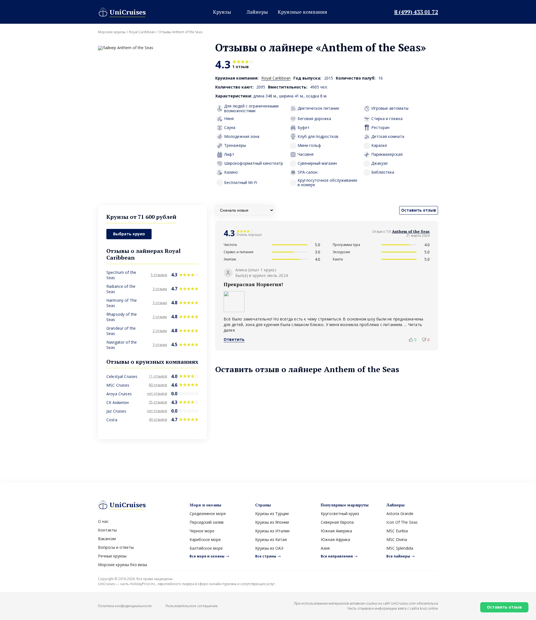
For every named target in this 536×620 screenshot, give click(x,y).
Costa (111, 419)
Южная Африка (335, 539)
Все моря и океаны (207, 556)
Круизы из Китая (271, 539)
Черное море (202, 530)
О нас (103, 521)
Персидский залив (207, 522)
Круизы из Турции (272, 513)
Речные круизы (112, 556)
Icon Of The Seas (402, 522)
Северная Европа (337, 522)
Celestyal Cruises (121, 376)
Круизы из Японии (272, 522)
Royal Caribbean (142, 32)
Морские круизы (112, 32)
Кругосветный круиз (340, 513)
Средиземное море (208, 513)
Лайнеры (257, 11)
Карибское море (205, 539)
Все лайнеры (398, 556)
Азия (325, 548)
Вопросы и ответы (116, 547)
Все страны (265, 556)
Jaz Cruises (116, 411)
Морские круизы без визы (122, 564)
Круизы (222, 11)
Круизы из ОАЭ (269, 548)
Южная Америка (336, 530)
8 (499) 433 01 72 (416, 12)
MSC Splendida (399, 548)
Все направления (337, 556)
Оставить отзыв (504, 607)
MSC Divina (396, 539)
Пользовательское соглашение (192, 606)
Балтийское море (206, 548)
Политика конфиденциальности (125, 606)
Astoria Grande (399, 513)
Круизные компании (302, 11)
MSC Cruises (118, 385)
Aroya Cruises (119, 393)
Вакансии (107, 538)
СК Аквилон (117, 402)
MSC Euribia (397, 530)
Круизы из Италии (272, 530)
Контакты (107, 530)
